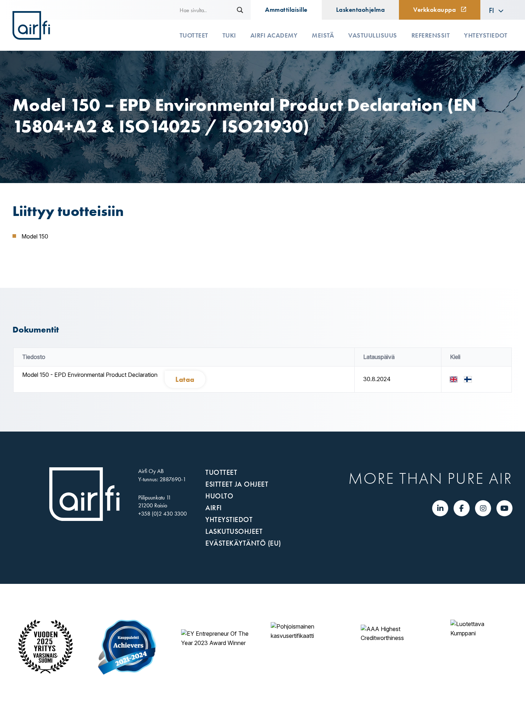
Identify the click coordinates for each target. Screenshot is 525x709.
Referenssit (430, 35)
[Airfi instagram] (483, 508)
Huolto (219, 496)
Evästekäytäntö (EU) (243, 543)
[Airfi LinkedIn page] (440, 508)
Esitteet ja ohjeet (236, 484)
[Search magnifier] (240, 10)
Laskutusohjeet (233, 531)
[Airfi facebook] (462, 508)
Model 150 (34, 236)
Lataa (185, 379)
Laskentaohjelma (360, 10)
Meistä (323, 35)
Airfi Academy (274, 35)
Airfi (213, 507)
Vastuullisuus (372, 35)
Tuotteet (194, 35)
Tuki (229, 35)
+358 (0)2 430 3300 (162, 513)
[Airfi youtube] (504, 508)
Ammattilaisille (286, 10)
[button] (496, 10)
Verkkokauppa (434, 10)
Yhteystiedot (485, 35)
